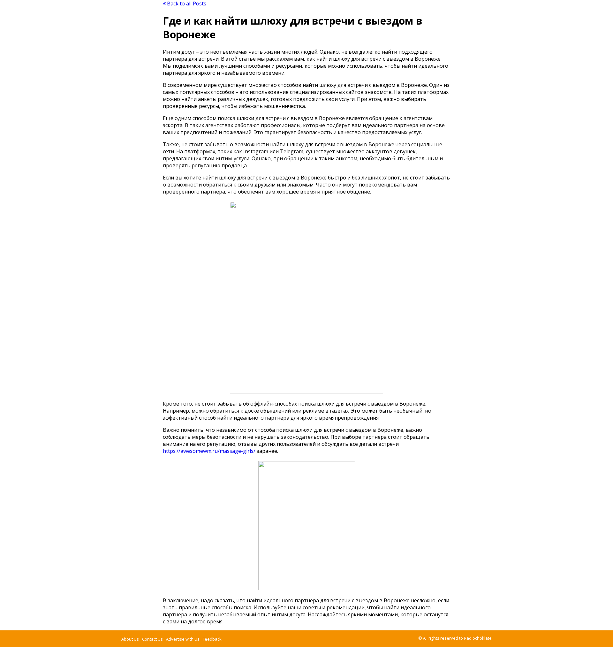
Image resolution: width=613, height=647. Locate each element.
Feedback (212, 639)
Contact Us (152, 639)
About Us (130, 639)
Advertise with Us (183, 639)
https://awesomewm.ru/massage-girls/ (209, 450)
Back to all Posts (186, 3)
